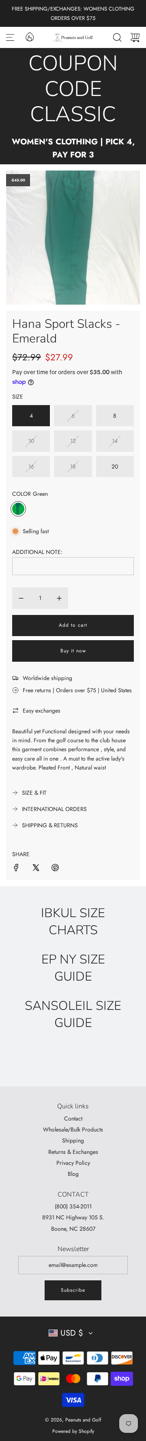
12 (73, 441)
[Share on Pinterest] (55, 869)
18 (73, 466)
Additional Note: (37, 552)
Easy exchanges (41, 710)
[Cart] (135, 37)
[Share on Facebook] (16, 869)
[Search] (117, 37)
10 (31, 441)
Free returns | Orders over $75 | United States (77, 690)
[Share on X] (36, 869)
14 (115, 441)
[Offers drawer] (29, 36)
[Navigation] (10, 37)
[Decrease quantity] (21, 598)
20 (115, 466)
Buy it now (73, 650)
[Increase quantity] (59, 598)
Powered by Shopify (73, 1431)
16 (31, 466)
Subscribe (73, 1290)
